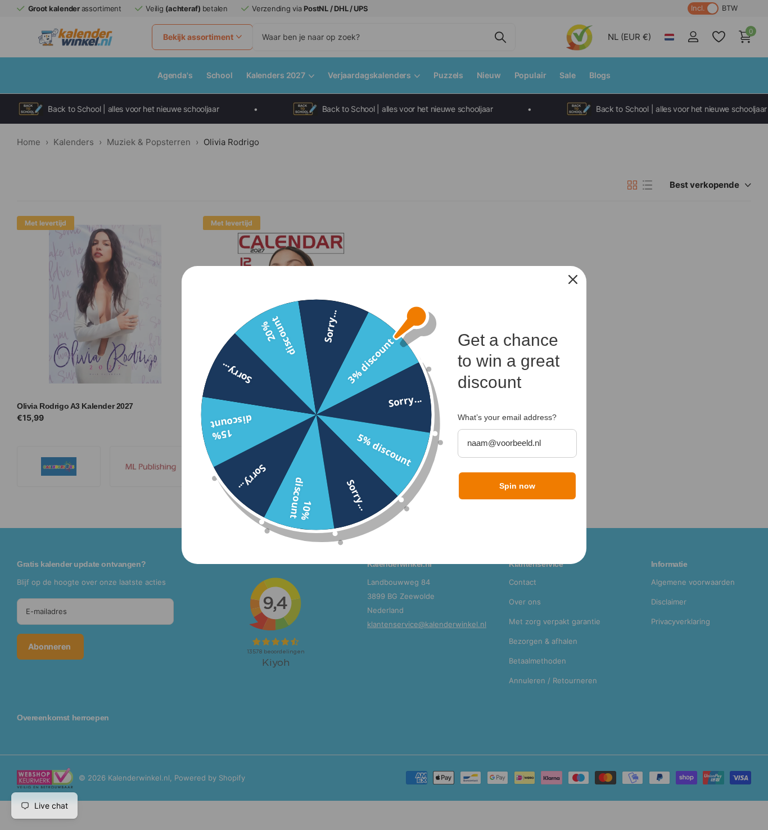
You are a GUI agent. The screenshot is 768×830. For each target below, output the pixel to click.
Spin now (517, 485)
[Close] (572, 279)
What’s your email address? (507, 417)
